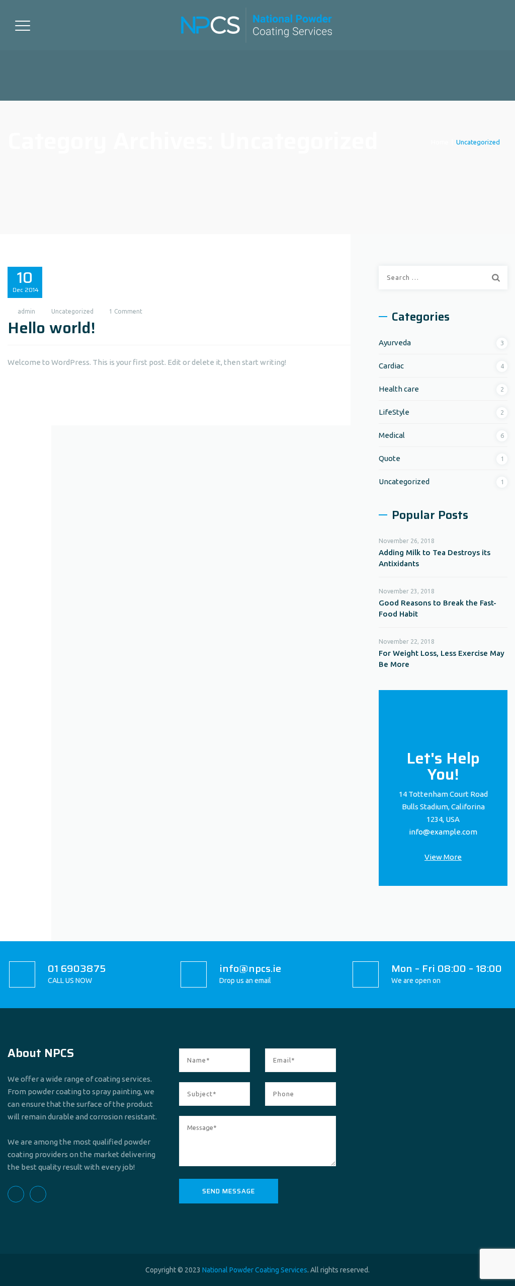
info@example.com (443, 831)
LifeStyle (394, 412)
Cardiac (391, 365)
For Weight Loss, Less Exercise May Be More (441, 658)
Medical (392, 435)
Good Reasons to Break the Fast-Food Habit (437, 608)
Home (438, 141)
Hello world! (51, 328)
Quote (389, 458)
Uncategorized (72, 311)
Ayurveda (395, 342)
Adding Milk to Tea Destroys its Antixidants (434, 558)
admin (26, 311)
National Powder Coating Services (254, 1270)
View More (443, 857)
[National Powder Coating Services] (256, 25)
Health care (399, 389)
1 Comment (125, 311)
